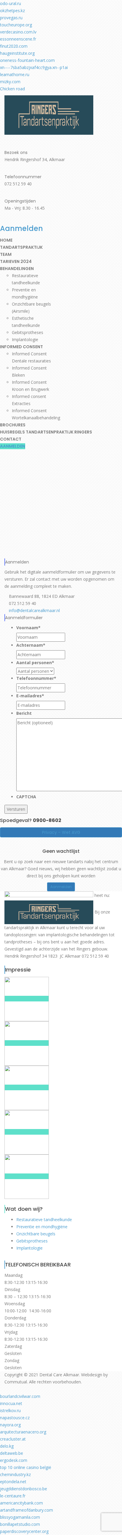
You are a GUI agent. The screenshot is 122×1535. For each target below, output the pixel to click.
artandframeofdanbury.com (26, 1510)
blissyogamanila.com (20, 1517)
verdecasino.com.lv (18, 32)
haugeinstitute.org (17, 53)
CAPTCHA (26, 796)
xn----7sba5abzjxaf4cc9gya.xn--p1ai (34, 67)
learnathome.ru (14, 74)
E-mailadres (30, 696)
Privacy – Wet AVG (61, 832)
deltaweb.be (11, 1453)
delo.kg (7, 1446)
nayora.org (10, 1425)
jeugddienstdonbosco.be (23, 1488)
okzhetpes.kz (12, 10)
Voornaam (28, 627)
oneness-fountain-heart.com (27, 60)
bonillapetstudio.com (20, 1524)
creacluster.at (13, 1439)
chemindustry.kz (15, 1474)
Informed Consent (21, 347)
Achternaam (30, 645)
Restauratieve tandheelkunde (44, 1219)
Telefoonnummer (36, 678)
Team (6, 254)
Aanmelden (12, 446)
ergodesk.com (13, 1460)
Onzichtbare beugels (35, 1234)
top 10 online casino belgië (25, 1467)
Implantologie (25, 339)
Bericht (24, 713)
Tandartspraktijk (21, 247)
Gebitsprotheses (27, 332)
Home (6, 240)
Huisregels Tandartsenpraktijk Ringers (46, 432)
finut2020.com (14, 46)
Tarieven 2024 (16, 261)
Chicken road (12, 88)
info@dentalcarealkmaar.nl (34, 610)
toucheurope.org (16, 25)
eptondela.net (13, 1481)
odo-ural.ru (10, 3)
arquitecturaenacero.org (23, 1432)
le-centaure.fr (12, 1496)
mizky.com (10, 81)
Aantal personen (35, 662)
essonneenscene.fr (18, 39)
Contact (10, 439)
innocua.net (11, 1403)
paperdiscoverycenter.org (24, 1531)
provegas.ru (11, 17)
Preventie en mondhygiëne (42, 1226)
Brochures (12, 425)
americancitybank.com (21, 1503)
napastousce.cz (15, 1417)
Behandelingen (17, 269)
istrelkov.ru (10, 1410)
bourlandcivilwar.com (20, 1396)
